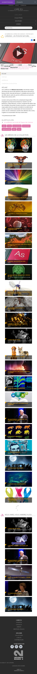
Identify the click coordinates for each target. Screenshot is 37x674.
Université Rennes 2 (7, 2)
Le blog (17, 5)
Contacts (19, 624)
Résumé (4, 73)
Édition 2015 (29, 34)
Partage (4, 77)
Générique (5, 80)
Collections (18, 18)
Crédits (19, 627)
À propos (11, 5)
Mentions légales (18, 629)
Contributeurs (19, 640)
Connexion (23, 5)
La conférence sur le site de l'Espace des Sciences (18, 122)
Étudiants (19, 2)
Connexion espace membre (18, 665)
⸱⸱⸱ (35, 2)
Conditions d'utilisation (9, 83)
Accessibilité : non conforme (7, 662)
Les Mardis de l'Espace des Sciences (15, 34)
